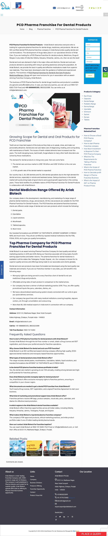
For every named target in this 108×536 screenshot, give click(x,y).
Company (33, 479)
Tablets (86, 120)
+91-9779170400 (62, 498)
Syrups (86, 117)
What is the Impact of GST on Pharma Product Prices (92, 183)
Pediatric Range (90, 104)
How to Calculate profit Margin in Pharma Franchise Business (92, 175)
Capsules (87, 99)
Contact (32, 492)
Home (22, 29)
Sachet (86, 114)
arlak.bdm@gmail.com (63, 8)
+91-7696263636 (79, 9)
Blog (30, 29)
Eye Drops (88, 96)
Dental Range (89, 101)
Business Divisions (36, 483)
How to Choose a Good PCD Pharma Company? (92, 138)
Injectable (87, 109)
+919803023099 (62, 494)
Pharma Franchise (44, 29)
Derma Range (89, 106)
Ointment (87, 112)
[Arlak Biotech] (12, 6)
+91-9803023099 (79, 6)
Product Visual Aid (36, 495)
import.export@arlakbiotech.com (65, 506)
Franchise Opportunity (37, 489)
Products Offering (36, 486)
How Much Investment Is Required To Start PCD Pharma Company (92, 151)
